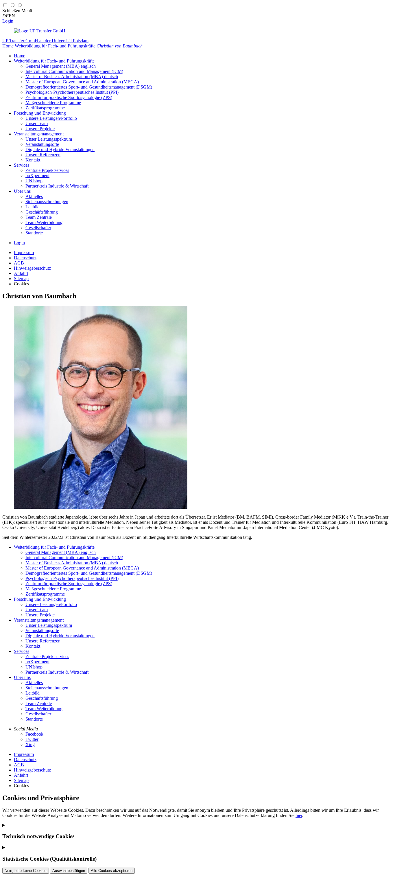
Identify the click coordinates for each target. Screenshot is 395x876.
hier (299, 815)
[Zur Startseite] (39, 30)
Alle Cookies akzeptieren (111, 870)
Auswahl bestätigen (68, 870)
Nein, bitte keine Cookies (26, 870)
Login (7, 21)
